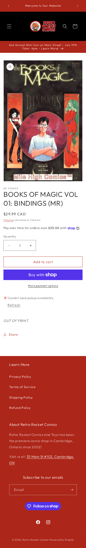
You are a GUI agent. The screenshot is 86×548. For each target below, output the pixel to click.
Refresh (14, 305)
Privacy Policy (20, 377)
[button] (9, 26)
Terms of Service (22, 387)
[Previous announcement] (8, 6)
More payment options (43, 285)
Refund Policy (20, 408)
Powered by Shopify (61, 539)
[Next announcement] (77, 6)
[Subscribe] (72, 489)
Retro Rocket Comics (35, 539)
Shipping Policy (21, 397)
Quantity (9, 236)
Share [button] (13, 334)
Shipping (8, 220)
